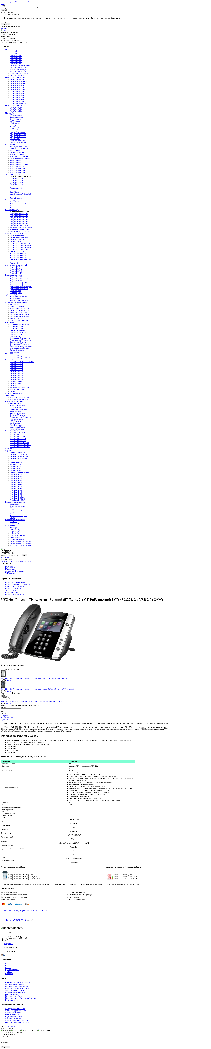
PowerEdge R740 (16, 496)
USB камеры (14, 352)
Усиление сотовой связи (14, 996)
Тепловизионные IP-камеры (20, 417)
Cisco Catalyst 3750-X (17, 93)
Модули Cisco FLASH (18, 137)
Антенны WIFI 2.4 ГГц (18, 162)
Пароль (39, 8)
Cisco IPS (13, 391)
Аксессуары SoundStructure (20, 301)
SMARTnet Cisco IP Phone (19, 443)
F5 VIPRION (14, 524)
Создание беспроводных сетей (16, 986)
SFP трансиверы (16, 115)
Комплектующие (16, 293)
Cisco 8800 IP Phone (17, 328)
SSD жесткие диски (17, 508)
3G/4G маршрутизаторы (19, 73)
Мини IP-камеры (16, 411)
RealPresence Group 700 (18, 257)
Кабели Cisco (15, 139)
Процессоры (14, 504)
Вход (3, 4)
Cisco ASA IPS (15, 385)
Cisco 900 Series (15, 54)
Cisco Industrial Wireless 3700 (20, 194)
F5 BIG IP (13, 522)
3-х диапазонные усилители (20, 543)
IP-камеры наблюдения (14, 401)
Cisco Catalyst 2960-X (17, 85)
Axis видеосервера (17, 419)
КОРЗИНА (5, 557)
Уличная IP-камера (17, 429)
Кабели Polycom (16, 318)
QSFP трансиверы (16, 117)
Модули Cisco (10, 113)
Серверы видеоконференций (16, 265)
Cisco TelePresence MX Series (20, 243)
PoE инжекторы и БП (18, 204)
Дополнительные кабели (19, 289)
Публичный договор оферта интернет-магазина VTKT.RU (25, 911)
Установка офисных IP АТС (15, 990)
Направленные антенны (19, 148)
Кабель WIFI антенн (17, 202)
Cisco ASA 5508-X (16, 366)
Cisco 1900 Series (16, 58)
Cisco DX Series (15, 241)
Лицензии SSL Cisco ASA (19, 387)
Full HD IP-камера (16, 425)
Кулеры (12, 518)
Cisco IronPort (10, 449)
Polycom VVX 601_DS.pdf (16, 920)
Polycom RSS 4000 (16, 273)
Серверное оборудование (14, 1018)
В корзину (10, 680)
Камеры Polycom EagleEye (19, 312)
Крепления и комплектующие (21, 346)
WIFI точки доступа (12, 174)
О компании (10, 964)
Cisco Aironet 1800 (16, 178)
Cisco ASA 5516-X (16, 372)
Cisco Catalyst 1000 (17, 79)
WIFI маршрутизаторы (18, 71)
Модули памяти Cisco (18, 135)
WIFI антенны (10, 145)
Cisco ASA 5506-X (16, 364)
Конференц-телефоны (13, 275)
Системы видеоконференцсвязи (17, 988)
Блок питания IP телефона (19, 344)
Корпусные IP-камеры (18, 413)
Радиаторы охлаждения (18, 516)
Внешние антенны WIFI (19, 156)
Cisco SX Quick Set (17, 239)
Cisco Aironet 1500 (16, 192)
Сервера (8, 451)
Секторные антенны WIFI (19, 152)
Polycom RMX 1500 (17, 267)
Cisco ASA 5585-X (16, 379)
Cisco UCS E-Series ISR (18, 458)
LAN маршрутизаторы (18, 68)
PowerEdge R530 (16, 486)
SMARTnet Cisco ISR (17, 437)
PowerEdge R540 (16, 488)
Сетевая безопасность (13, 1013)
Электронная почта (8, 8)
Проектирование (11, 1000)
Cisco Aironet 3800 (16, 182)
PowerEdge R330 (16, 478)
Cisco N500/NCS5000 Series (20, 66)
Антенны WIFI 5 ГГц (18, 160)
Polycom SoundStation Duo (19, 277)
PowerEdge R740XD (17, 500)
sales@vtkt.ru (8, 944)
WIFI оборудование (12, 200)
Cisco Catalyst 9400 (17, 99)
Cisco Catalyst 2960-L (17, 83)
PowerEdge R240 (16, 476)
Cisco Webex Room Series (19, 237)
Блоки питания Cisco (17, 141)
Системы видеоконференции (16, 233)
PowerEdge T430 (16, 468)
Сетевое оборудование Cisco (16, 1011)
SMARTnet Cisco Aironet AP (20, 447)
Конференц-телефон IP (18, 283)
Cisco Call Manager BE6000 (20, 358)
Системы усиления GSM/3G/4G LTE (19, 1020)
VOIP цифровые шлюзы (19, 399)
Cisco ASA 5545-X (16, 376)
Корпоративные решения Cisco (17, 1022)
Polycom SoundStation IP (19, 279)
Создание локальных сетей (15, 984)
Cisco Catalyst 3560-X (17, 87)
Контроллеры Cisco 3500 (19, 216)
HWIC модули (15, 121)
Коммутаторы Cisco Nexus (15, 105)
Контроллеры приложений (15, 520)
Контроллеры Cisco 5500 (19, 218)
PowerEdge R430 (16, 482)
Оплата (18, 2)
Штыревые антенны (17, 154)
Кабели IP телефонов (17, 350)
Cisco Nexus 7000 (16, 107)
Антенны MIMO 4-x (17, 172)
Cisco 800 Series (15, 52)
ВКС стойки (14, 304)
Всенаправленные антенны (20, 147)
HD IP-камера (15, 423)
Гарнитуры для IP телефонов (20, 340)
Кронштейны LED (17, 306)
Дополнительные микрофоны (21, 287)
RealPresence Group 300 (18, 253)
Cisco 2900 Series (16, 60)
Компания (4, 2)
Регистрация (5, 28)
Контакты (31, 2)
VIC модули (14, 131)
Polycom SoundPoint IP (18, 332)
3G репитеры (15, 532)
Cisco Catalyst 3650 (17, 91)
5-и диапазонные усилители (20, 545)
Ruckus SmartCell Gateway (19, 231)
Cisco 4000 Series (16, 64)
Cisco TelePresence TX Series (20, 247)
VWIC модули (15, 129)
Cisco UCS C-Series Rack (19, 455)
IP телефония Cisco (23, 561)
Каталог (12, 561)
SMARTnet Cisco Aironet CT (20, 445)
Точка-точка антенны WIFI (20, 158)
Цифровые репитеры (17, 535)
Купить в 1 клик (7, 718)
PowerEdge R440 (16, 484)
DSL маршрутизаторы (18, 75)
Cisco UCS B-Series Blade (19, 456)
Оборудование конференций (16, 302)
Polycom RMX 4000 (17, 271)
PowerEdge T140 (16, 464)
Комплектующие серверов (15, 502)
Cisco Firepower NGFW (14, 393)
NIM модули (14, 125)
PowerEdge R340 (16, 480)
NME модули (15, 123)
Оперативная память (17, 506)
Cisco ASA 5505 (15, 383)
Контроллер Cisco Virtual (19, 225)
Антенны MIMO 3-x (17, 170)
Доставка (24, 2)
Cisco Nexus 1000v (16, 111)
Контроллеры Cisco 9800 (19, 224)
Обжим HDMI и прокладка (15, 992)
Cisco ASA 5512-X (16, 368)
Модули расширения (17, 512)
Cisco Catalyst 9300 (17, 97)
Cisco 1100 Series (16, 56)
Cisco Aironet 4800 (16, 184)
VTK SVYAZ (12, 1026)
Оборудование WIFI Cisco (15, 1009)
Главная (4, 561)
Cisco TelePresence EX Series (20, 245)
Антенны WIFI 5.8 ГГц (18, 166)
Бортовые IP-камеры (17, 415)
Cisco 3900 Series (16, 62)
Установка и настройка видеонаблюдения (20, 998)
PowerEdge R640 (16, 492)
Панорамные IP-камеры (18, 409)
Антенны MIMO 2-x (17, 168)
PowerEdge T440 (16, 470)
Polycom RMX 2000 (17, 269)
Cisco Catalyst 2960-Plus (18, 81)
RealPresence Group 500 (18, 255)
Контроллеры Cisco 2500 (19, 214)
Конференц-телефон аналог (20, 285)
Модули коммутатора (18, 133)
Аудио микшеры (11, 295)
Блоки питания (15, 291)
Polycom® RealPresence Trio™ (21, 281)
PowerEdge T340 (16, 466)
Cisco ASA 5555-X (16, 378)
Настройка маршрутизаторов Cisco (18, 982)
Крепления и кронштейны (19, 206)
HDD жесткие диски (17, 510)
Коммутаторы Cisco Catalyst (15, 77)
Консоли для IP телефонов (19, 342)
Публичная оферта (12, 970)
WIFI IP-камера (15, 421)
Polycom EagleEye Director (19, 316)
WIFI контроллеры (12, 210)
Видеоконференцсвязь (13, 1017)
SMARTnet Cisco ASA (18, 439)
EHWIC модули (15, 119)
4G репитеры (15, 533)
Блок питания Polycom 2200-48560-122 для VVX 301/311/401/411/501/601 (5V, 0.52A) (32, 701)
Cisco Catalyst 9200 (17, 95)
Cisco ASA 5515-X (16, 370)
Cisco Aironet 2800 (16, 180)
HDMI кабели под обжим (19, 308)
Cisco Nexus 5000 (16, 109)
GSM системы (10, 526)
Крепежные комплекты (18, 143)
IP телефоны (10, 322)
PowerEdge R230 (16, 474)
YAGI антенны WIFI (17, 150)
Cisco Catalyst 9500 (17, 101)
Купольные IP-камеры (18, 405)
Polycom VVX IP (16, 334)
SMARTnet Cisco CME (18, 441)
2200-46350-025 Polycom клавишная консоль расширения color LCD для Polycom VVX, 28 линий (37, 689)
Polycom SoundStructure (18, 297)
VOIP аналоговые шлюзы (19, 397)
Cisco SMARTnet (11, 431)
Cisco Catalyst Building (18, 103)
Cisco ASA (9, 360)
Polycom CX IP (15, 336)
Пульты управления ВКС (19, 320)
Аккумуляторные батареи (19, 348)
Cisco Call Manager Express (19, 356)
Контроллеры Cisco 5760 (19, 220)
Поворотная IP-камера (18, 427)
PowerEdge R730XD (17, 498)
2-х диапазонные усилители (20, 541)
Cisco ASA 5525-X (16, 374)
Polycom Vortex (15, 299)
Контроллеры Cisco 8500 (19, 222)
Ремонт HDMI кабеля (13, 994)
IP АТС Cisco (10, 354)
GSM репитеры (15, 530)
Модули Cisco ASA (17, 389)
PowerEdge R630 (16, 490)
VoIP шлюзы (10, 395)
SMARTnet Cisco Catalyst (19, 435)
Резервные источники (18, 208)
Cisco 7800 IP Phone (17, 326)
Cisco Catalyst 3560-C (17, 89)
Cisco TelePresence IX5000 (19, 249)
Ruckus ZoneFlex (16, 198)
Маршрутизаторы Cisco (14, 50)
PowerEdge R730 (16, 494)
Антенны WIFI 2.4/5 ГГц (19, 164)
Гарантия (11, 2)
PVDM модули (15, 127)
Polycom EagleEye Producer (20, 314)
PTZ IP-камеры (15, 407)
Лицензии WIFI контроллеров (21, 227)
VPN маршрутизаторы (18, 70)
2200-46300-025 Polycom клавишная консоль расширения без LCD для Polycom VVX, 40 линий (36, 678)
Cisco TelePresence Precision (20, 310)
